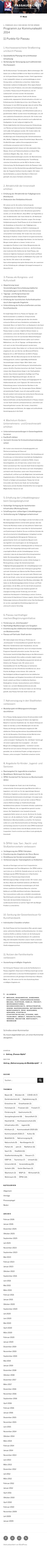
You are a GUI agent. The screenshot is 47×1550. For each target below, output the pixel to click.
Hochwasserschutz (16, 1006)
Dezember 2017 (9, 1380)
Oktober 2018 (8, 1375)
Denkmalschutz (12, 1099)
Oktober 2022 (9, 1271)
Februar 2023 (8, 1262)
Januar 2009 (8, 1521)
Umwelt (21, 1017)
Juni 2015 (7, 1427)
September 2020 (10, 1309)
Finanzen (23, 1108)
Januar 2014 (8, 1450)
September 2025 (10, 1238)
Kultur (31, 1134)
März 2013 (7, 1465)
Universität (10, 1164)
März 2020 (7, 1333)
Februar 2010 (8, 1507)
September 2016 (10, 1399)
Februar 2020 (8, 1337)
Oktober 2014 (8, 1436)
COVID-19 (32, 1095)
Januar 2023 (8, 1267)
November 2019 (9, 1351)
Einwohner (34, 997)
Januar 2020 (8, 1342)
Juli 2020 (7, 1314)
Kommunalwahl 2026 (14, 1134)
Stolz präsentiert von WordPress (15, 1545)
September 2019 (10, 1356)
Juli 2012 (6, 1474)
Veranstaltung (33, 1017)
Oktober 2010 (8, 1498)
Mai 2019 (7, 1361)
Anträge (6, 1196)
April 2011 (7, 1493)
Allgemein (11, 994)
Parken (9, 1147)
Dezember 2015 (9, 1417)
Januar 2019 (8, 1366)
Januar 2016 (8, 1413)
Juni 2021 (7, 1281)
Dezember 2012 (9, 1469)
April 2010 (7, 1502)
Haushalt (9, 1121)
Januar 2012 (8, 1488)
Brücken (10, 997)
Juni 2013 (7, 1460)
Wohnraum (12, 1021)
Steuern (29, 1014)
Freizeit (37, 1002)
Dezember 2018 (9, 1370)
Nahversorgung (21, 1008)
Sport (8, 1151)
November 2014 (9, 1431)
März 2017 (7, 1384)
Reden (6, 1205)
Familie (29, 1002)
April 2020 (7, 1328)
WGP (22, 1173)
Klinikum (9, 1129)
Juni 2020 (7, 1318)
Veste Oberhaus (25, 1168)
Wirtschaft (32, 1019)
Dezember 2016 (9, 1389)
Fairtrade (19, 1002)
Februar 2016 (8, 1408)
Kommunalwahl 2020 (27, 1129)
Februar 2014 (8, 1446)
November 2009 (10, 1512)
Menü (25, 17)
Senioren (11, 1012)
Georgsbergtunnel (16, 1004)
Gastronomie (24, 1112)
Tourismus (12, 1017)
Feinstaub (10, 1108)
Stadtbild (21, 1012)
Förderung (10, 1112)
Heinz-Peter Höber (31, 25)
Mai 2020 (7, 1323)
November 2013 (9, 1455)
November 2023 (10, 1248)
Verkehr (10, 1019)
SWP (36, 1014)
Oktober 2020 (9, 1304)
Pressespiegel (9, 1200)
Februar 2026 (8, 1219)
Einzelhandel (13, 1000)
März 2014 (7, 1441)
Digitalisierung (30, 1099)
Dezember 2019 (9, 1347)
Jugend (10, 1008)
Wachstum (20, 1019)
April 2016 (7, 1403)
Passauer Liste (28, 5)
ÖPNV (23, 1010)
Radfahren (32, 1010)
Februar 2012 (8, 1483)
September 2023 (10, 1252)
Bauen (8, 1095)
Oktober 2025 (9, 1234)
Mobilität (9, 1138)
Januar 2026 (8, 1224)
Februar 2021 (8, 1295)
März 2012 (7, 1479)
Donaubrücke (22, 997)
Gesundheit (31, 1116)
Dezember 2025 (10, 1229)
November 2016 (9, 1394)
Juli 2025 (7, 1243)
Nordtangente (13, 1010)
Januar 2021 (8, 1300)
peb (18, 1147)
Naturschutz (36, 1008)
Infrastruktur (33, 1006)
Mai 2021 (7, 1285)
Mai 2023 (7, 1257)
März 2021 (7, 1290)
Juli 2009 (7, 1516)
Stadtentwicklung (16, 1014)
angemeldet (16, 1035)
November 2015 (9, 1422)
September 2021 (10, 1276)
